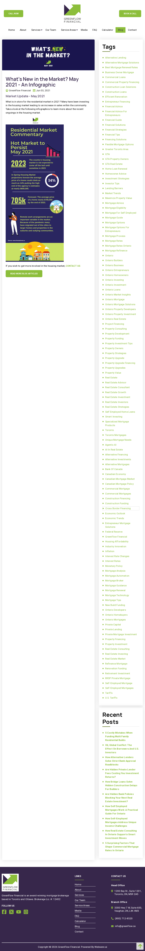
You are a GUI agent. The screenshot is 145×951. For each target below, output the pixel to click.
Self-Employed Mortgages (119, 688)
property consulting (116, 328)
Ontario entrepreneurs (117, 270)
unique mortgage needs (118, 439)
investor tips (112, 183)
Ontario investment (115, 284)
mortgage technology (117, 595)
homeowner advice (115, 173)
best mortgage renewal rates (121, 67)
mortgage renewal (115, 590)
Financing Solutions (115, 139)
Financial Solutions (115, 124)
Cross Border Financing (118, 508)
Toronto (109, 430)
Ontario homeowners (116, 275)
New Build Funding (115, 605)
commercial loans (115, 77)
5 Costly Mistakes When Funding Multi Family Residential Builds (119, 736)
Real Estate (111, 377)
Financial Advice (114, 106)
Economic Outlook (115, 513)
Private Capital (113, 624)
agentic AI (111, 444)
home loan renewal (116, 168)
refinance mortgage (116, 663)
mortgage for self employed (120, 212)
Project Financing (114, 323)
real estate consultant (117, 387)
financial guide (113, 119)
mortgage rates (114, 240)
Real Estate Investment (117, 397)
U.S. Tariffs (111, 697)
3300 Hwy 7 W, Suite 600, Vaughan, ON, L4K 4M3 (128, 909)
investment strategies (117, 178)
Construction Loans (116, 91)
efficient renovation (116, 96)
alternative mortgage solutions (122, 62)
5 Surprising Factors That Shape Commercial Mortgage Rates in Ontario (122, 847)
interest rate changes (117, 556)
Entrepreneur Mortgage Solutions (117, 525)
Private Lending (113, 629)
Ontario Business (114, 265)
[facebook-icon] (5, 913)
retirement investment (117, 673)
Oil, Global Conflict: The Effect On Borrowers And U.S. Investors (122, 749)
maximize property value (118, 198)
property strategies (115, 353)
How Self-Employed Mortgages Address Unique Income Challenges (120, 822)
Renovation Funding (116, 668)
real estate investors (116, 402)
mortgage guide (114, 217)
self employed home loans (120, 411)
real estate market (115, 658)
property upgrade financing (120, 363)
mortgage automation (117, 575)
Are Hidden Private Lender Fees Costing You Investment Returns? (122, 773)
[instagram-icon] (27, 913)
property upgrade (114, 358)
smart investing (113, 416)
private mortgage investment (121, 634)
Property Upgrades (115, 367)
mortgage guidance (116, 585)
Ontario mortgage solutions (120, 304)
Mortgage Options (115, 222)
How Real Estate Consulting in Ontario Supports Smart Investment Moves (121, 834)
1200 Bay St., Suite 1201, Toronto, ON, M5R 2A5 (127, 893)
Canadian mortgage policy (119, 483)
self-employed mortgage (118, 683)
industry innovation (115, 546)
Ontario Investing (114, 279)
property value (113, 372)
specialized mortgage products (117, 423)
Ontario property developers (120, 309)
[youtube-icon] (19, 913)
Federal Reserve (114, 531)
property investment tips (119, 343)
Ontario (109, 255)
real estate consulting (117, 648)
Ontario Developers (115, 609)
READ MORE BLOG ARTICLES (24, 274)
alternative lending (115, 57)
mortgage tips (113, 600)
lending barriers (114, 188)
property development (117, 333)
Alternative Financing (116, 454)
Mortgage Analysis (115, 570)
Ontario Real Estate (115, 319)
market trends (113, 193)
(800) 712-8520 (124, 918)
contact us (73, 266)
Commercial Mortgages (118, 493)
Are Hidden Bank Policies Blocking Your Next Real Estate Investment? (119, 798)
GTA (107, 154)
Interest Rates (113, 561)
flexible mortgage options (119, 144)
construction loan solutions (120, 87)
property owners (114, 348)
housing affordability (117, 541)
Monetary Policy (114, 566)
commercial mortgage (117, 488)
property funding (114, 338)
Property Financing (115, 639)
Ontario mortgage (115, 299)
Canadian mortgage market (120, 478)
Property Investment (116, 644)
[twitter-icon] (12, 913)
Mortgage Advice (114, 203)
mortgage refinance (116, 250)
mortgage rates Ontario (118, 245)
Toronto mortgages (115, 435)
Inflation (109, 551)
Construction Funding (117, 503)
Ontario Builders (114, 260)
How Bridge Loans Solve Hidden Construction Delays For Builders (121, 785)
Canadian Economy (115, 474)
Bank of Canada (113, 469)
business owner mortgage (119, 72)
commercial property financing (122, 82)
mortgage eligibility (115, 207)
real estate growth (115, 392)
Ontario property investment (120, 314)
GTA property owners (117, 159)
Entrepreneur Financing (117, 101)
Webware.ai (100, 946)
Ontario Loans (113, 289)
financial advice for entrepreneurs (116, 113)
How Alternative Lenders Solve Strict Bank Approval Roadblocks (120, 761)
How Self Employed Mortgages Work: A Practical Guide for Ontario (121, 810)
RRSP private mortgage (117, 678)
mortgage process (115, 236)
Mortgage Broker (114, 580)
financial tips (112, 134)
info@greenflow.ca (125, 926)
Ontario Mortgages (115, 619)
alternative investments (118, 459)
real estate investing (116, 653)
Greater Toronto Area (116, 149)
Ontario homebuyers (116, 614)
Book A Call (130, 13)
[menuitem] (11, 30)
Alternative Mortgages (117, 464)
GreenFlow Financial (116, 536)
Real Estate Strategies (117, 406)
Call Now (13, 13)
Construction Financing (117, 498)
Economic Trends (114, 518)
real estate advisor (115, 382)
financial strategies (116, 129)
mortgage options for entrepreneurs (117, 229)
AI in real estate (114, 449)
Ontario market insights (118, 294)
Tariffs (109, 693)
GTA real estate (114, 164)
